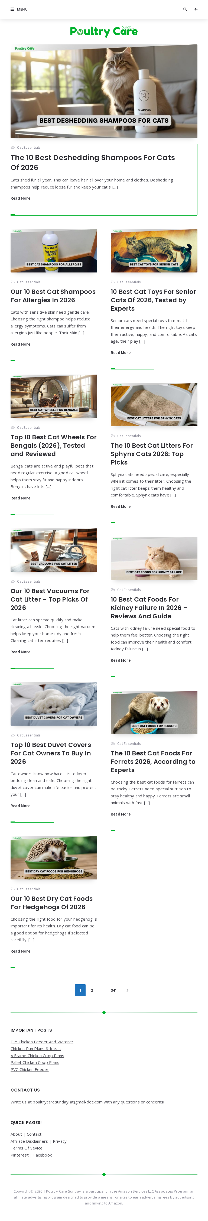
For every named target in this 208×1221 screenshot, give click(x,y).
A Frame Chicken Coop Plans (37, 1055)
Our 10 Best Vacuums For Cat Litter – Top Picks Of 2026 (50, 599)
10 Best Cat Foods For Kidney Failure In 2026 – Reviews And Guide (149, 608)
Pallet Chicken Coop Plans (35, 1062)
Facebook (42, 1155)
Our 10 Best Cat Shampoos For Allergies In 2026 (53, 295)
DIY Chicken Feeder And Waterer (42, 1041)
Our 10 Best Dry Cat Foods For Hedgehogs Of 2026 (52, 902)
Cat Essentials (29, 147)
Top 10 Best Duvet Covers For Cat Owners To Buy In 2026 (51, 753)
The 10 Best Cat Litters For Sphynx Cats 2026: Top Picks (152, 454)
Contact (34, 1134)
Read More (20, 198)
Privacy (60, 1141)
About (16, 1134)
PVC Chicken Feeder (30, 1069)
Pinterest (20, 1155)
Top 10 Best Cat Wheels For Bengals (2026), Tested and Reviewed (54, 445)
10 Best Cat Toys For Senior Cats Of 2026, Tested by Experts (153, 300)
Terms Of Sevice (27, 1148)
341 (114, 990)
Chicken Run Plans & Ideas (36, 1048)
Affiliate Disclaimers (29, 1141)
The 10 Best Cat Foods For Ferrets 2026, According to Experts (153, 761)
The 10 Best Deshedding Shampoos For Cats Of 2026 (93, 162)
